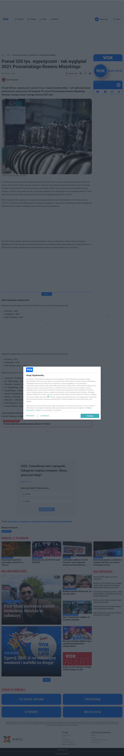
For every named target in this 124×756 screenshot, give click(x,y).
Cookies (37, 410)
